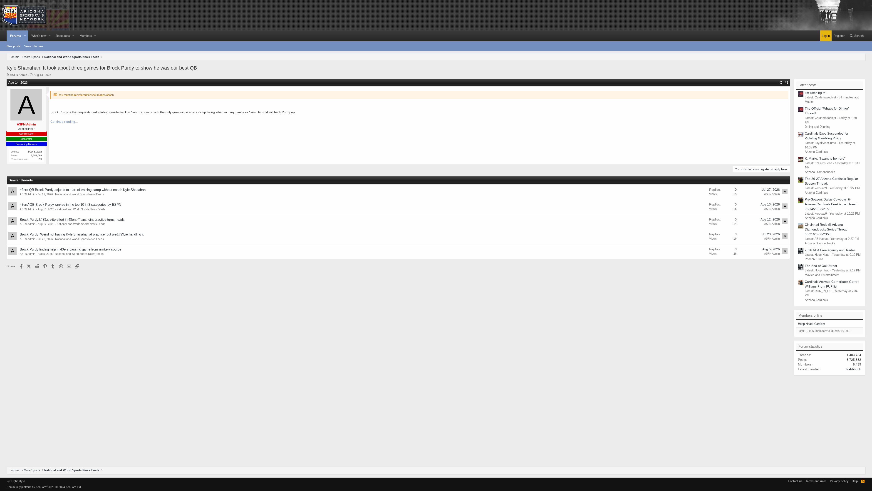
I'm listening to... (816, 93)
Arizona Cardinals (816, 151)
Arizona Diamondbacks (820, 172)
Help (855, 481)
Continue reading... (64, 121)
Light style (17, 481)
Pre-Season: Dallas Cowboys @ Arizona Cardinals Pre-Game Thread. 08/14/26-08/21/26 (831, 204)
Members (86, 36)
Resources (63, 36)
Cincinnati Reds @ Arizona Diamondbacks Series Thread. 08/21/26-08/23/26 (826, 229)
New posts (13, 46)
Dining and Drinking (817, 126)
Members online (810, 315)
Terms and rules (816, 481)
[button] (25, 35)
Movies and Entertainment (822, 275)
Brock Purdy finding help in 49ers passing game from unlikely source (70, 249)
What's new (38, 36)
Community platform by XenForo (44, 487)
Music (809, 101)
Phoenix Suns (814, 259)
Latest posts (807, 85)
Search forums (33, 46)
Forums (15, 36)
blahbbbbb (853, 369)
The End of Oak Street (821, 266)
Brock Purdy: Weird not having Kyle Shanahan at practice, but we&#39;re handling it (82, 234)
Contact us (795, 481)
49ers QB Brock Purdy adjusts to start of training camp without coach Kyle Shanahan (83, 190)
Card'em (819, 324)
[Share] (780, 83)
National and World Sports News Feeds (79, 194)
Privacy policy (839, 481)
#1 (786, 82)
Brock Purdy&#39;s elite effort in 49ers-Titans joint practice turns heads (72, 219)
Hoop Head (805, 324)
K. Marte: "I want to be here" (825, 158)
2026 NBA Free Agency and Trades (830, 250)
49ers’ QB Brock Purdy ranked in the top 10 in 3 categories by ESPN (70, 204)
